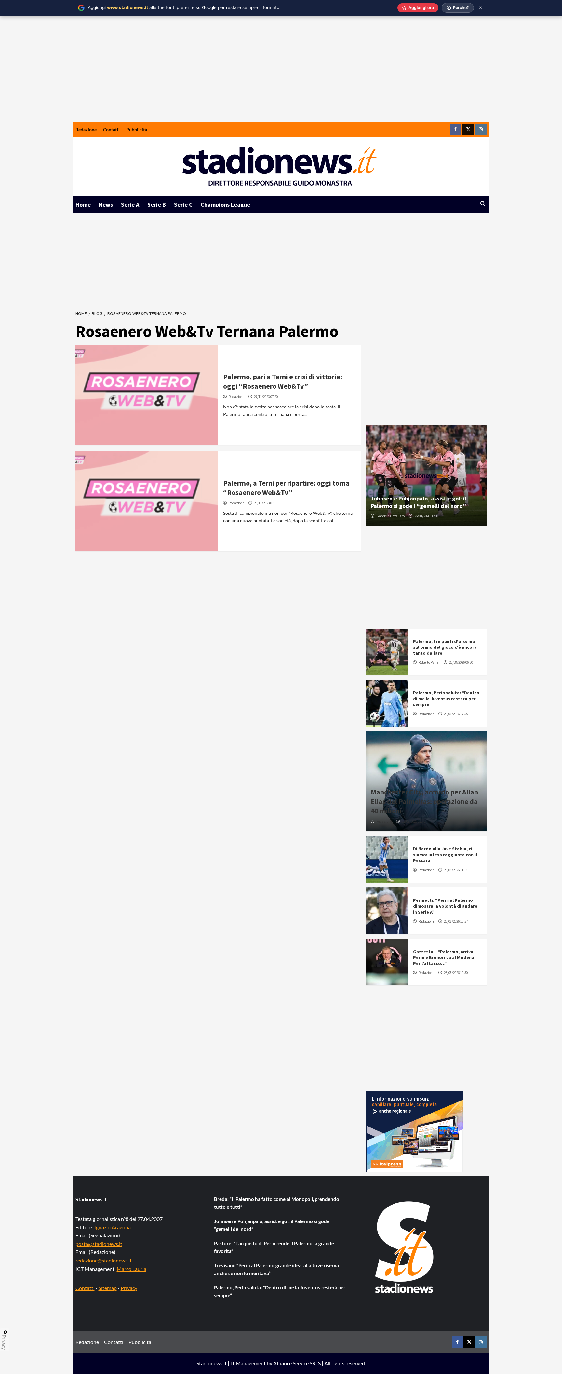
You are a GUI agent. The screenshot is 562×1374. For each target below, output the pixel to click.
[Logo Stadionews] (405, 1247)
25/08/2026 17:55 (456, 714)
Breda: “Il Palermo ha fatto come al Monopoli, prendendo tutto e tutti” (276, 1203)
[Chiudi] (480, 7)
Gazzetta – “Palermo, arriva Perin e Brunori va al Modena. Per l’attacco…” (444, 957)
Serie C (183, 204)
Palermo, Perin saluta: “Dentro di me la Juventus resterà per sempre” (446, 698)
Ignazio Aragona (112, 1227)
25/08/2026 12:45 (413, 821)
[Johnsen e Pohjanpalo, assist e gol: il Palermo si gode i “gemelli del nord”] (426, 475)
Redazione (86, 129)
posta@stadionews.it (98, 1244)
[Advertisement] (281, 73)
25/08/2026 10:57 (456, 921)
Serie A (130, 204)
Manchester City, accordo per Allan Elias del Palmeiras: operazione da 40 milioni (424, 801)
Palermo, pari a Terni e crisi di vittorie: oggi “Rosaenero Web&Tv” (282, 381)
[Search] (483, 203)
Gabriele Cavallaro (390, 516)
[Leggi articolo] (146, 395)
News (106, 204)
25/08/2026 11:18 (456, 870)
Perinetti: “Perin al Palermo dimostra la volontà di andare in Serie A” (445, 906)
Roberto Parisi (429, 662)
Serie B (156, 204)
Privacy (129, 1288)
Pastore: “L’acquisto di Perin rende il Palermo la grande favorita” (274, 1247)
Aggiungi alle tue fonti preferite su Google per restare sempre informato (183, 7)
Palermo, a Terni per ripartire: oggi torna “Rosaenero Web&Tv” (286, 487)
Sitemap (108, 1288)
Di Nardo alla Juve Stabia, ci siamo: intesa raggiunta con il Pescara (445, 854)
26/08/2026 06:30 (426, 516)
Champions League (225, 204)
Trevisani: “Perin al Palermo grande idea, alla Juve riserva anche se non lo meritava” (276, 1269)
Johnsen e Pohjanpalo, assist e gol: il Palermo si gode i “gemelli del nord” (418, 502)
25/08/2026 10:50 (456, 972)
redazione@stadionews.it (103, 1260)
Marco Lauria (131, 1269)
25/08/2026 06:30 (461, 662)
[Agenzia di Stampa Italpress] (414, 1131)
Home (83, 204)
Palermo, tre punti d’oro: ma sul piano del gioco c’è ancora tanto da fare (445, 647)
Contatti (111, 129)
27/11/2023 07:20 (266, 396)
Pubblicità (136, 129)
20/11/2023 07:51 (266, 503)
